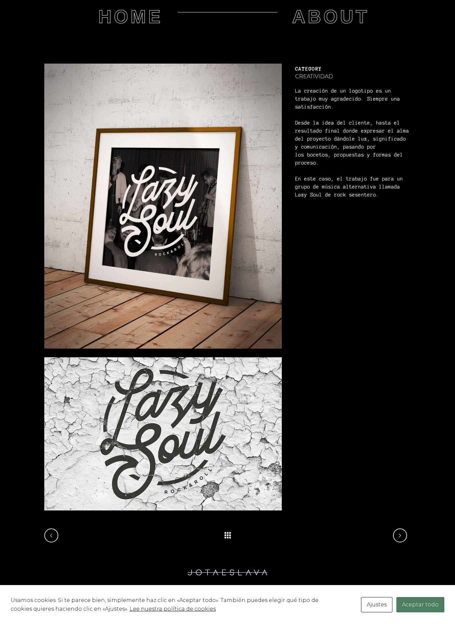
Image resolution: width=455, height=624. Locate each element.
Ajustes (377, 604)
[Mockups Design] (163, 353)
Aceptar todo (420, 604)
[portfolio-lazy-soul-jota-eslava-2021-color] (163, 514)
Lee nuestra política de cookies (173, 609)
